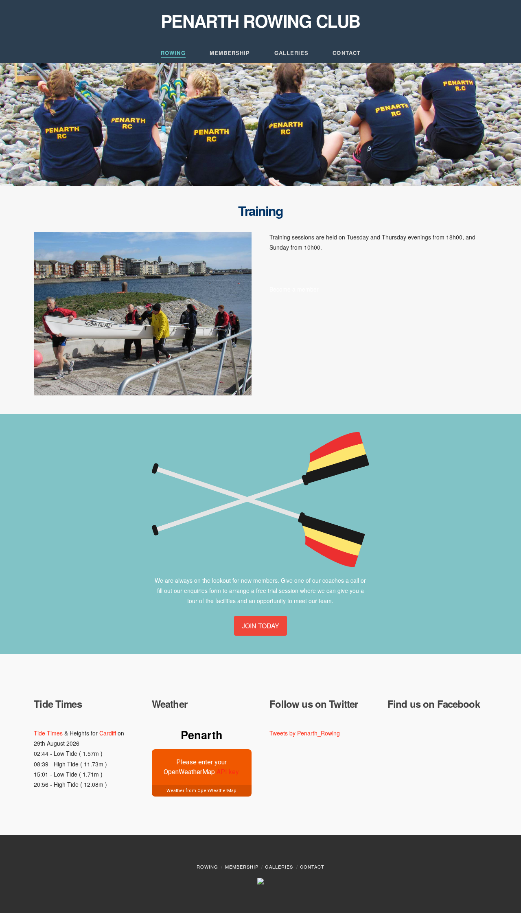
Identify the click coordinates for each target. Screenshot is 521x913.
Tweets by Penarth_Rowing (304, 733)
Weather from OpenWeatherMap (201, 790)
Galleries (279, 866)
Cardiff (107, 733)
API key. (228, 772)
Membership (241, 866)
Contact (312, 866)
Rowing (207, 866)
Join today (260, 625)
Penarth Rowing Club (260, 20)
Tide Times (48, 733)
